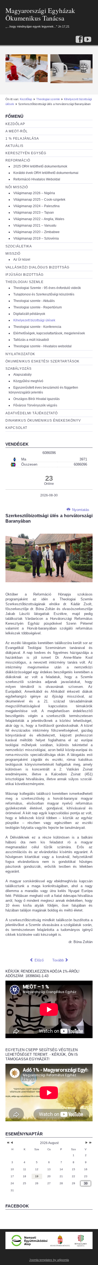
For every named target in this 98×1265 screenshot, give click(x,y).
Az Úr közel (21, 259)
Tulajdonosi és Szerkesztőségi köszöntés (43, 294)
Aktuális (14, 146)
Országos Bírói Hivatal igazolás (36, 399)
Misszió (12, 253)
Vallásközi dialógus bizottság (37, 267)
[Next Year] (90, 1142)
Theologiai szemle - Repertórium (37, 307)
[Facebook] (79, 40)
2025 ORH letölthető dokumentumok (40, 166)
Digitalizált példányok (29, 314)
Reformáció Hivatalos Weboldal (36, 179)
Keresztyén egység (25, 153)
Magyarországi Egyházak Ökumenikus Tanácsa (40, 14)
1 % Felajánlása (22, 138)
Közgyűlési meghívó (28, 381)
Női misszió (16, 187)
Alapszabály (22, 374)
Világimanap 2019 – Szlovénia (36, 238)
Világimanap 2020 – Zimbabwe (36, 232)
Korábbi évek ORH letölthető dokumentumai (45, 173)
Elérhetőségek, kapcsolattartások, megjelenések (49, 333)
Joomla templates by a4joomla (49, 1259)
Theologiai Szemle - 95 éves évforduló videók (47, 288)
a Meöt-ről (16, 131)
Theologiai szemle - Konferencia (37, 327)
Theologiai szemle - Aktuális (34, 301)
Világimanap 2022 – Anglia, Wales (38, 219)
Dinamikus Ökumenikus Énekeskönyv (43, 420)
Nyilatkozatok (20, 354)
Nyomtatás (80, 510)
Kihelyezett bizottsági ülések (34, 320)
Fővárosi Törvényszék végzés (35, 405)
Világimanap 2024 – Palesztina (36, 206)
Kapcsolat (16, 428)
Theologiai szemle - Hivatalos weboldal (42, 346)
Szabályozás (18, 369)
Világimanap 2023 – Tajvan (33, 212)
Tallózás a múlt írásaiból (31, 340)
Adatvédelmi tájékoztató (31, 413)
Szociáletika (18, 246)
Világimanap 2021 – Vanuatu (34, 225)
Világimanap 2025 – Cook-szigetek (39, 199)
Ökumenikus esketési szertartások (42, 361)
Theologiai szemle (48, 99)
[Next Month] (86, 1142)
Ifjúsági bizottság (24, 275)
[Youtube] (87, 40)
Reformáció (17, 160)
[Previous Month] (11, 1142)
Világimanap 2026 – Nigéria (34, 193)
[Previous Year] (7, 1142)
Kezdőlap (26, 99)
